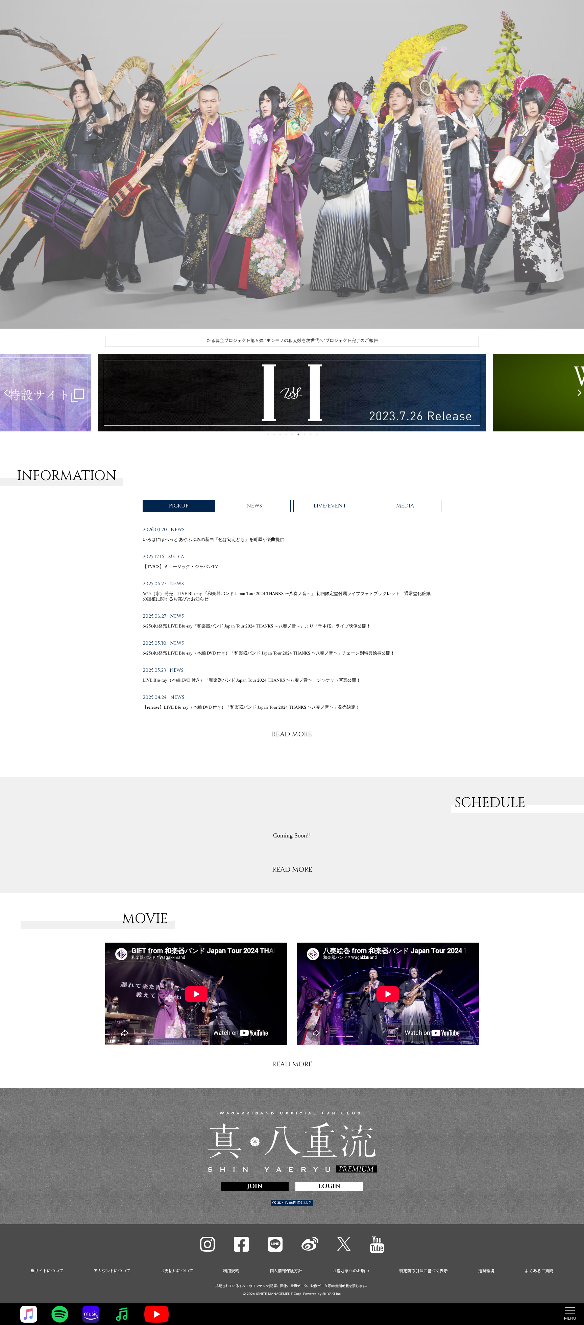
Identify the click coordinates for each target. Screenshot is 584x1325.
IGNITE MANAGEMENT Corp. (279, 1294)
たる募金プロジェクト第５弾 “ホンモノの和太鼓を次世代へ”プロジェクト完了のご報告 (292, 341)
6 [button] (298, 435)
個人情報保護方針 (286, 1271)
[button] (5, 392)
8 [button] (310, 435)
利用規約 (231, 1271)
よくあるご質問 (539, 1271)
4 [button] (286, 435)
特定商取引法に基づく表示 (423, 1271)
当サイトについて (47, 1271)
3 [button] (280, 435)
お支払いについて (177, 1271)
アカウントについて (112, 1271)
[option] (292, 164)
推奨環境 (486, 1271)
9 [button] (316, 435)
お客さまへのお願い (351, 1271)
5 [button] (292, 435)
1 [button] (268, 435)
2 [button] (274, 435)
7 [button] (304, 435)
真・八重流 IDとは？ (294, 1203)
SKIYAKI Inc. (331, 1294)
